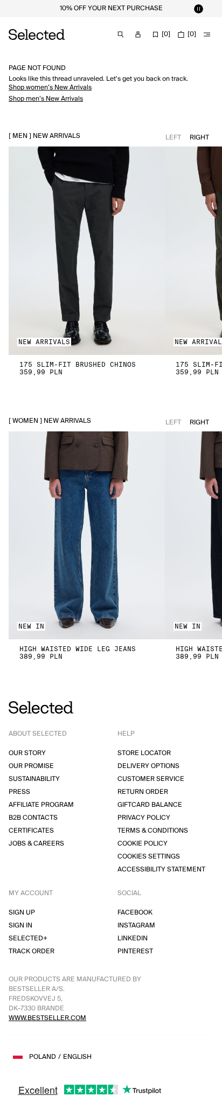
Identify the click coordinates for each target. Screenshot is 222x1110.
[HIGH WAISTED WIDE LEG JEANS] (87, 535)
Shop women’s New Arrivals (50, 87)
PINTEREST (135, 951)
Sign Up (22, 912)
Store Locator (144, 753)
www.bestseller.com (47, 1018)
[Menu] (206, 34)
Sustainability (34, 779)
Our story (27, 753)
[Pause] (198, 8)
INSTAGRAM (136, 925)
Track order (31, 951)
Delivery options (148, 766)
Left (173, 137)
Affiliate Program (41, 805)
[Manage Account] (137, 34)
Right (199, 137)
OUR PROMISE (31, 766)
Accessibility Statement (161, 869)
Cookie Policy (142, 843)
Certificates (31, 830)
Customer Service (150, 779)
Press (19, 792)
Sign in (20, 925)
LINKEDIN (132, 938)
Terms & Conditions (152, 830)
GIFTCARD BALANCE (149, 805)
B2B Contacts (33, 817)
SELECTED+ (28, 938)
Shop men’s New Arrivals (46, 98)
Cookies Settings (148, 856)
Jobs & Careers (36, 843)
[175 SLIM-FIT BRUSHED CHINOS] (87, 250)
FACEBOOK (134, 912)
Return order (142, 792)
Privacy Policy (143, 817)
